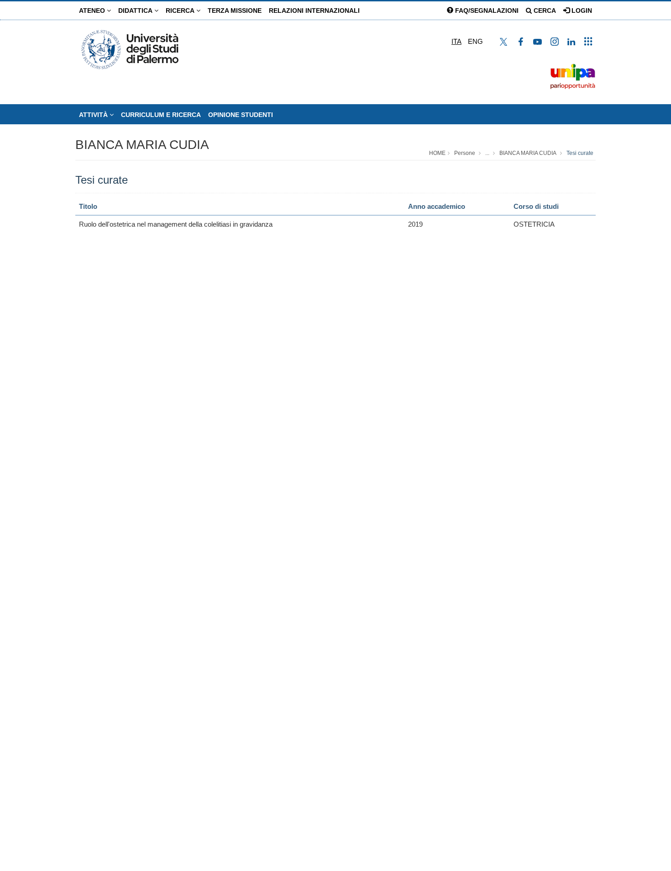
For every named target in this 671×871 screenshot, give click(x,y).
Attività (94, 114)
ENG (475, 41)
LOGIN (581, 10)
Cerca (544, 10)
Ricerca (181, 10)
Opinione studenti (240, 114)
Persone (464, 153)
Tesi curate (579, 153)
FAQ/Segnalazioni (486, 10)
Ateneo (93, 10)
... (487, 153)
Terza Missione (235, 10)
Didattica (136, 10)
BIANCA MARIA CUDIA (142, 145)
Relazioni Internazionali (314, 10)
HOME (437, 153)
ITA (456, 41)
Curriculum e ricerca (161, 114)
